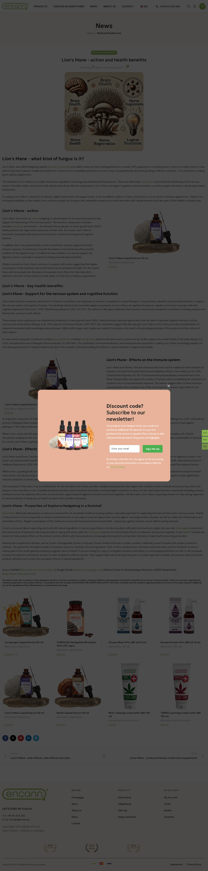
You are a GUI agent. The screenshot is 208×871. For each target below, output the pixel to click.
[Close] (169, 386)
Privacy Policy (117, 467)
